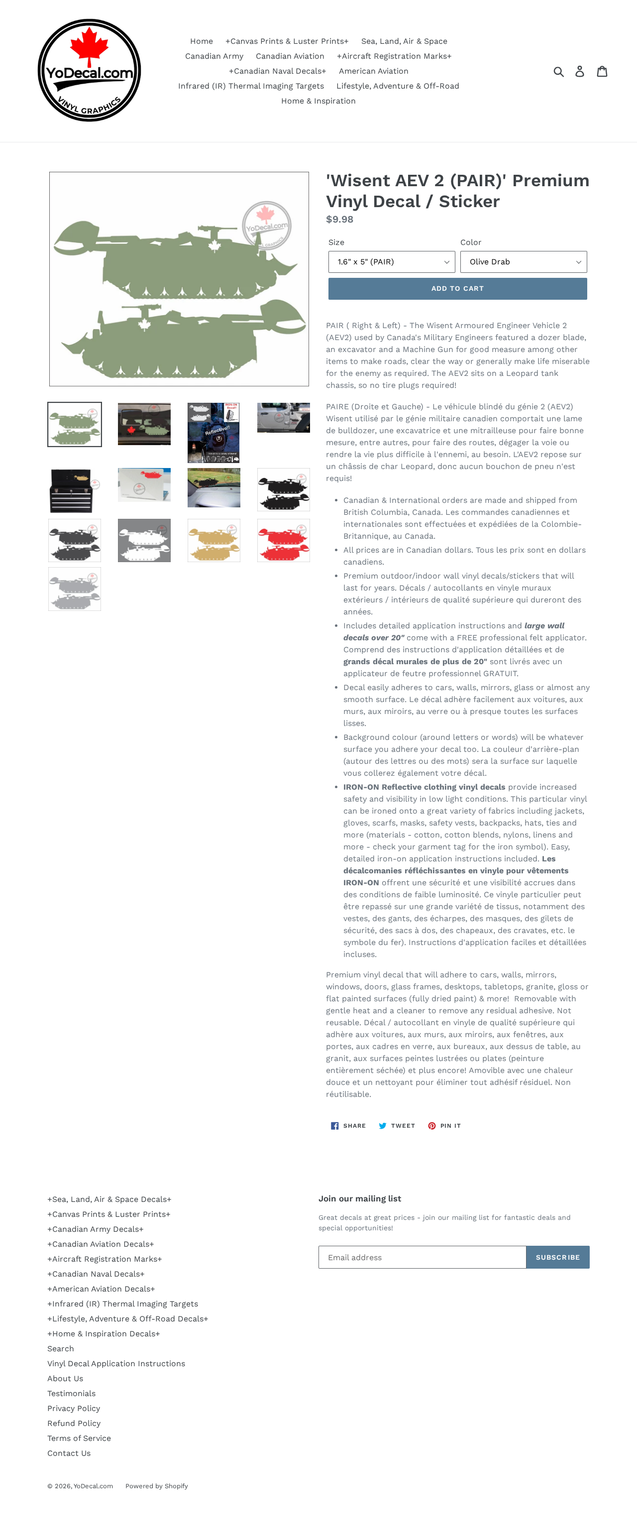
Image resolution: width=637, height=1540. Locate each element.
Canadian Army (214, 56)
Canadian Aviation (290, 56)
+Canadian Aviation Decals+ (100, 1244)
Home (201, 41)
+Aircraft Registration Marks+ (394, 56)
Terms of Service (79, 1438)
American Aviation (374, 71)
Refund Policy (74, 1423)
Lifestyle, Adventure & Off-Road (397, 86)
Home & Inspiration (318, 101)
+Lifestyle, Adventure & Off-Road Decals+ (128, 1318)
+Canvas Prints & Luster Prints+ (287, 41)
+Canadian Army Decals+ (95, 1229)
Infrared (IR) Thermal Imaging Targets (251, 86)
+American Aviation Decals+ (101, 1289)
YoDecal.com (93, 1486)
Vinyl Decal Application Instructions (116, 1363)
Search (60, 1348)
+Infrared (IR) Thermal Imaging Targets (122, 1303)
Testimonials (71, 1393)
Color (471, 242)
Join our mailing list (359, 1198)
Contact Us (69, 1453)
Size (336, 242)
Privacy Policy (73, 1408)
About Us (65, 1378)
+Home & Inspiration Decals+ (103, 1333)
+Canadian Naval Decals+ (277, 71)
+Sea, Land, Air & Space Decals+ (109, 1199)
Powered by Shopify (156, 1486)
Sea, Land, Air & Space (404, 41)
